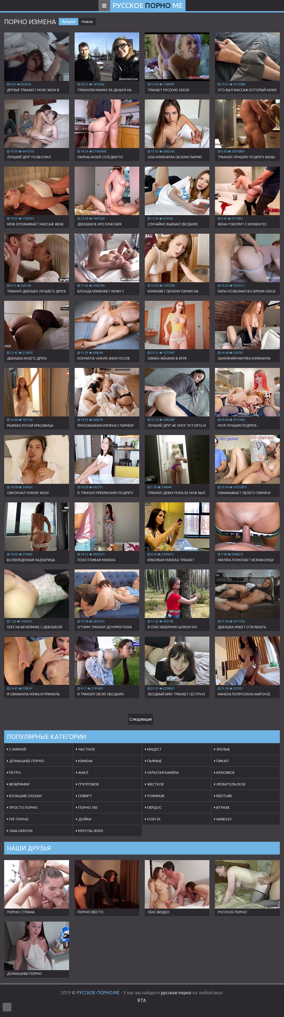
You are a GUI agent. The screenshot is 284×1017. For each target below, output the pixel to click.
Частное (86, 749)
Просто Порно (23, 807)
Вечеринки (18, 784)
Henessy (223, 819)
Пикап (222, 761)
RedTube (223, 796)
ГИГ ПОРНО (18, 819)
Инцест (154, 749)
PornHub (155, 796)
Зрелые (222, 749)
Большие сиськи (25, 796)
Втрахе (222, 807)
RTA (142, 1000)
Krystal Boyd (90, 831)
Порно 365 (87, 807)
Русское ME (148, 5)
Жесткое (155, 784)
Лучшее (68, 21)
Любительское (230, 784)
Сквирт (84, 796)
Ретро (14, 772)
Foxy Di (153, 819)
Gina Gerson (20, 831)
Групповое (88, 784)
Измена (85, 761)
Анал (82, 772)
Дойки (84, 819)
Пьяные (154, 761)
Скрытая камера (162, 772)
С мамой (17, 749)
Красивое (225, 772)
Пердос (154, 807)
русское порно (176, 992)
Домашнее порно (26, 761)
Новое (87, 21)
